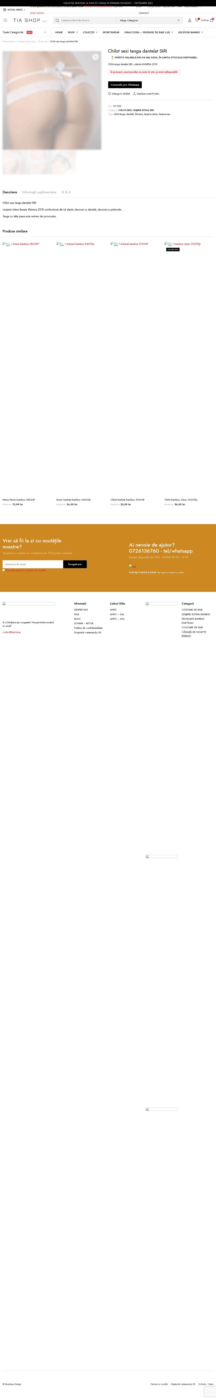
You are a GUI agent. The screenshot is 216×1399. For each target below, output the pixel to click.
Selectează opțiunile (48, 261)
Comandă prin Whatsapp (125, 85)
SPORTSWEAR (111, 32)
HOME (59, 32)
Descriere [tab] (10, 192)
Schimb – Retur (206, 1384)
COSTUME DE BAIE (192, 610)
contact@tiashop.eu (12, 632)
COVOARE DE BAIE (192, 627)
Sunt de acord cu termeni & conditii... (27, 570)
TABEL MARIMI (191, 6)
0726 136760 (37, 13)
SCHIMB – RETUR (83, 623)
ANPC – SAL (117, 614)
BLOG (139, 6)
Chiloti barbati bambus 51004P (128, 500)
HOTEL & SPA (154, 6)
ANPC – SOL (117, 619)
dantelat (130, 114)
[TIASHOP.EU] (30, 20)
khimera (139, 114)
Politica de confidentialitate (88, 628)
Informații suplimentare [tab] (39, 192)
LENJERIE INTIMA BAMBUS (196, 614)
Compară (48, 254)
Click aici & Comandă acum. (98, 6)
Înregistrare (75, 564)
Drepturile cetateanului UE (87, 632)
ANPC (113, 610)
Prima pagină (9, 41)
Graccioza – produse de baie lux (147, 32)
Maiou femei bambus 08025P (19, 500)
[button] (14, 9)
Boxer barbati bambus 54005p (74, 500)
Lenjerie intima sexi (26, 41)
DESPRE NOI (169, 6)
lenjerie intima (151, 114)
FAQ (179, 6)
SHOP (71, 32)
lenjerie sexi (164, 114)
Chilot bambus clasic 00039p (181, 500)
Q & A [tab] (66, 192)
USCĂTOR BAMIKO (189, 32)
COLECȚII (88, 32)
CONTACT (144, 13)
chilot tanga (119, 114)
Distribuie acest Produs (148, 93)
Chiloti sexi (43, 41)
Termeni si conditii (159, 1384)
